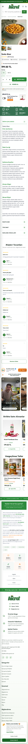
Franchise (4, 697)
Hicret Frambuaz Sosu (12, 96)
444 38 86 (4, 651)
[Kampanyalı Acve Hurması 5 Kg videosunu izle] (10, 394)
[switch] (4, 98)
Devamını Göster (14, 361)
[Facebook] (3, 657)
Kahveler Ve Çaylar (6, 674)
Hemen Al (15, 84)
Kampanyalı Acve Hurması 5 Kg (10, 408)
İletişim (3, 702)
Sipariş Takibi (15, 606)
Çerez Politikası (9, 732)
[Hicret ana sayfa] (14, 6)
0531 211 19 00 (15, 603)
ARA (24, 11)
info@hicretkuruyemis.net (8, 653)
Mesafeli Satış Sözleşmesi (8, 713)
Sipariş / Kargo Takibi (7, 720)
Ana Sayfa (3, 16)
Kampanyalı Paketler (7, 668)
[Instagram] (6, 657)
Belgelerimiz (5, 692)
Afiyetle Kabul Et (14, 740)
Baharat (4, 681)
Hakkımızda (5, 694)
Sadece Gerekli (14, 736)
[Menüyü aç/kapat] (2, 6)
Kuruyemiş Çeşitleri (6, 671)
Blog (3, 705)
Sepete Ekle (20, 79)
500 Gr (9, 72)
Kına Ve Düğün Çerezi (7, 666)
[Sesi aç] (17, 381)
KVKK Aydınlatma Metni (7, 715)
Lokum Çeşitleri (5, 676)
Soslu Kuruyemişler (12, 16)
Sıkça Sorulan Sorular (7, 718)
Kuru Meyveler (5, 679)
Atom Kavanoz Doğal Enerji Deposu (12, 479)
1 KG (4, 72)
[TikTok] (10, 657)
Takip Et (23, 370)
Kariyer (3, 700)
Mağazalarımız (15, 609)
